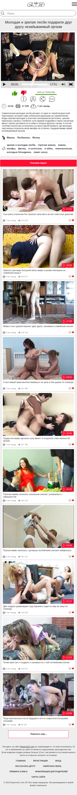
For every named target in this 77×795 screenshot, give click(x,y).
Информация (23, 99)
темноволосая (63, 148)
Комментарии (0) (52, 99)
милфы (11, 148)
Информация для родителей (51, 771)
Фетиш (36, 137)
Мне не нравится (23, 93)
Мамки (10, 137)
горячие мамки (46, 145)
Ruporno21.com (27, 747)
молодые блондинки (19, 152)
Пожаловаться (33, 99)
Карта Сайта (38, 777)
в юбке (48, 148)
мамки (62, 145)
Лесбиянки (23, 137)
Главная (21, 761)
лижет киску (41, 152)
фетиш (22, 148)
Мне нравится (14, 93)
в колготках (35, 148)
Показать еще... (38, 734)
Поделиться (42, 99)
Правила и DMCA (18, 771)
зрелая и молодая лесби (21, 145)
